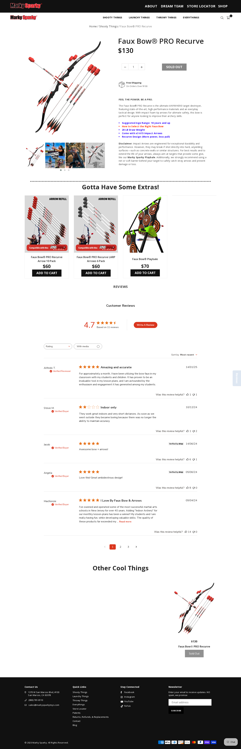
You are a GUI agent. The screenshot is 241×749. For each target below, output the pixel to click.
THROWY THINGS (166, 17)
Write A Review (145, 325)
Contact (76, 721)
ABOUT (151, 6)
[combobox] (58, 346)
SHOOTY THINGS (112, 17)
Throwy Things (80, 700)
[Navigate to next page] (136, 547)
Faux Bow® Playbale (145, 259)
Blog (75, 725)
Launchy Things (81, 696)
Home (93, 26)
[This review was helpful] (187, 459)
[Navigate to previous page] (105, 547)
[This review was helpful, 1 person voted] (187, 394)
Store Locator (80, 708)
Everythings (79, 704)
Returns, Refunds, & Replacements (91, 716)
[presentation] (22, 157)
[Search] (222, 17)
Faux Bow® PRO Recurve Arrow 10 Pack (46, 259)
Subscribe (176, 710)
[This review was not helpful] (193, 431)
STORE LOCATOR (201, 6)
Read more (125, 521)
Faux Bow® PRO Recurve (161, 41)
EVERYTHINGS (191, 17)
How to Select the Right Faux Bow (142, 126)
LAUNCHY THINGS (139, 17)
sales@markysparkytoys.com (44, 704)
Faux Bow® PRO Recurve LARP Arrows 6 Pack (96, 259)
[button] (61, 170)
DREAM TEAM (172, 6)
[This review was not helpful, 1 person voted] (193, 394)
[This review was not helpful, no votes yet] (193, 488)
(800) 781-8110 (36, 700)
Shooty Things (108, 26)
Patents (77, 712)
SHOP (223, 6)
